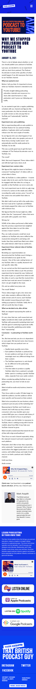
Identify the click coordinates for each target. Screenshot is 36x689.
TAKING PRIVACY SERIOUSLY (26, 679)
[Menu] (31, 6)
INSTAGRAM (8, 665)
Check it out (26, 486)
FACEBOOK (7, 670)
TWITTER (26, 665)
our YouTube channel (11, 77)
